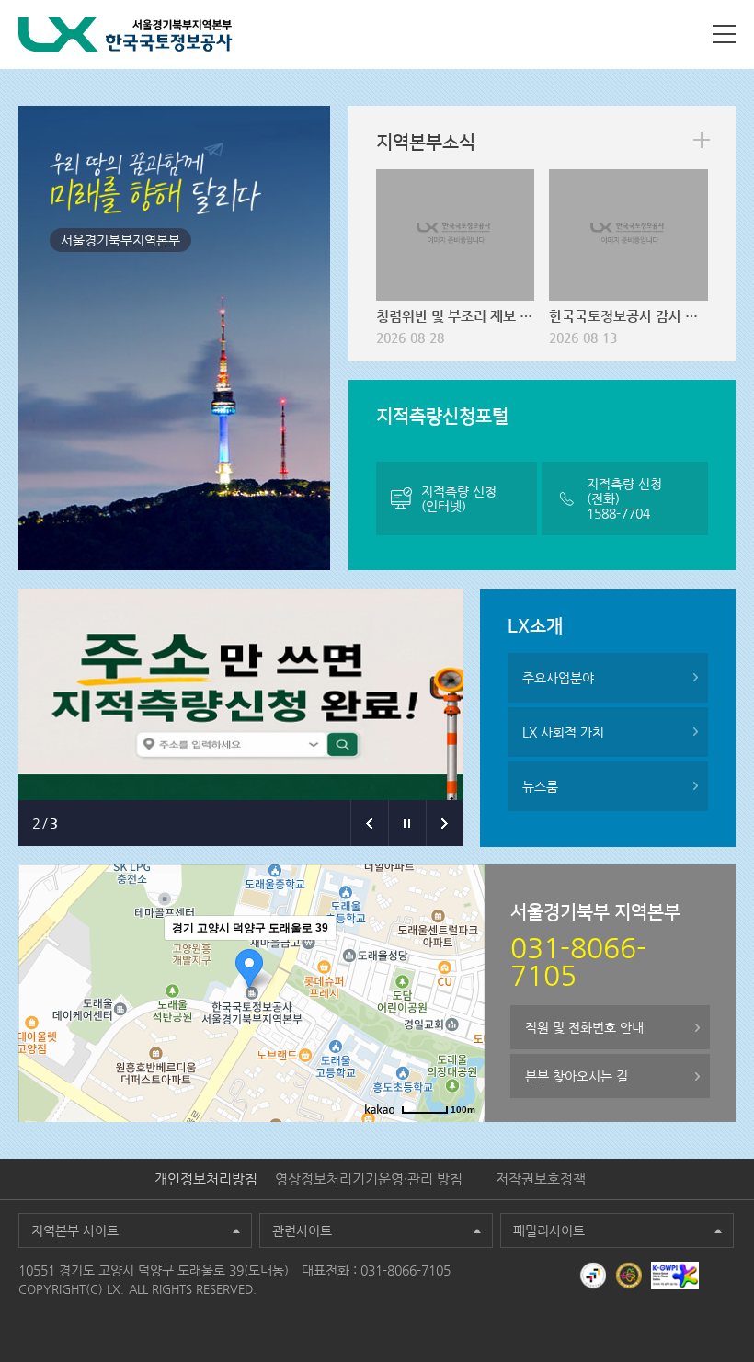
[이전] (369, 823)
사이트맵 (724, 34)
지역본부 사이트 (75, 1230)
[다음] (444, 823)
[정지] (407, 823)
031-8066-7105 (405, 1270)
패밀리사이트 (549, 1230)
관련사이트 (302, 1230)
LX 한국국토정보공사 (125, 34)
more (701, 140)
